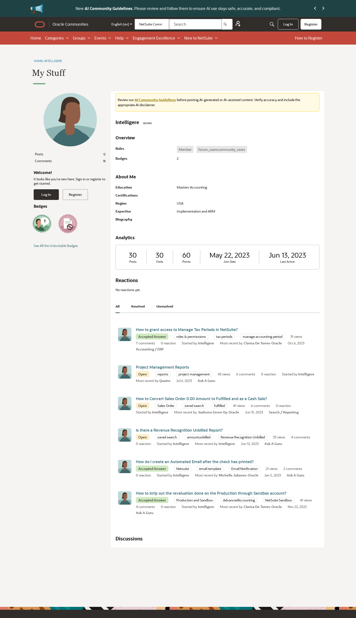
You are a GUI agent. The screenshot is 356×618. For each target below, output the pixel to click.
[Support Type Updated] (67, 223)
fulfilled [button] (219, 405)
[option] (185, 149)
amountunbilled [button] (198, 437)
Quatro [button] (164, 380)
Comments (70, 160)
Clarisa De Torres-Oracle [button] (263, 343)
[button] (125, 334)
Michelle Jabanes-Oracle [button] (238, 475)
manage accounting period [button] (262, 336)
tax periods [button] (224, 336)
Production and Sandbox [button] (194, 500)
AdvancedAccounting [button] (239, 500)
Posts (70, 154)
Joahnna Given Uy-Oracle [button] (218, 412)
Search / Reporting (284, 412)
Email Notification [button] (244, 468)
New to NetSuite (198, 37)
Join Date (230, 261)
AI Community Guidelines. (83, 8)
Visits (159, 261)
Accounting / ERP (150, 349)
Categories (54, 37)
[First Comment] (42, 223)
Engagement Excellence (154, 37)
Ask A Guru (206, 380)
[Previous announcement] (315, 8)
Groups (79, 37)
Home (36, 37)
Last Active (287, 261)
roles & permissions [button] (191, 336)
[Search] (227, 24)
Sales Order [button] (165, 405)
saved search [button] (194, 405)
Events (100, 37)
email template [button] (210, 468)
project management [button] (194, 374)
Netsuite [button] (182, 468)
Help (119, 37)
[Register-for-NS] (238, 24)
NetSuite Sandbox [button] (278, 500)
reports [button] (162, 374)
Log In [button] (46, 194)
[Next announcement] (323, 8)
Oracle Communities (70, 24)
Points (186, 261)
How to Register (309, 37)
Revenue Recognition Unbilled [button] (243, 437)
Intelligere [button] (206, 343)
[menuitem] (288, 24)
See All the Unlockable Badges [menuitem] (56, 245)
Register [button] (75, 194)
